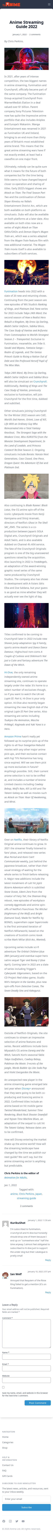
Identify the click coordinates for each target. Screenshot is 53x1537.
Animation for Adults (15, 1177)
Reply (48, 1260)
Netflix (18, 839)
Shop (4, 1447)
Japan (38, 1193)
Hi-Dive (8, 672)
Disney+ (26, 1088)
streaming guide (26, 1198)
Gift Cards (7, 1476)
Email (5, 1364)
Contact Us (7, 1465)
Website (6, 1376)
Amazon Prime (12, 736)
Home (5, 1436)
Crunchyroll (40, 381)
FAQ (4, 1470)
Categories (7, 1442)
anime (14, 1193)
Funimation (11, 291)
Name (5, 1352)
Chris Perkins (26, 1193)
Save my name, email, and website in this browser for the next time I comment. (25, 1394)
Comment (7, 1318)
